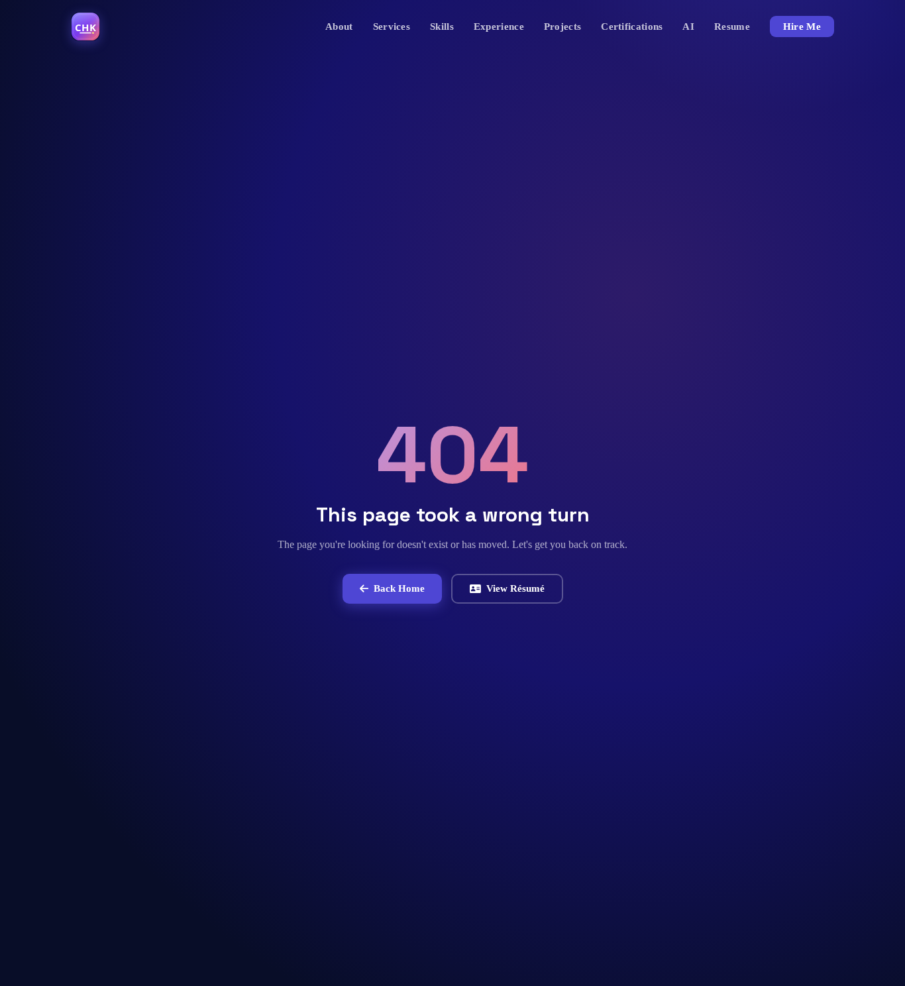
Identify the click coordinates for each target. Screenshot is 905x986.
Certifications (632, 26)
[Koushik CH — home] (85, 26)
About (339, 26)
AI (688, 26)
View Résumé (515, 588)
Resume (732, 26)
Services (391, 26)
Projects (562, 26)
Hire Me (802, 26)
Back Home (399, 588)
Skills (442, 26)
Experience (499, 26)
